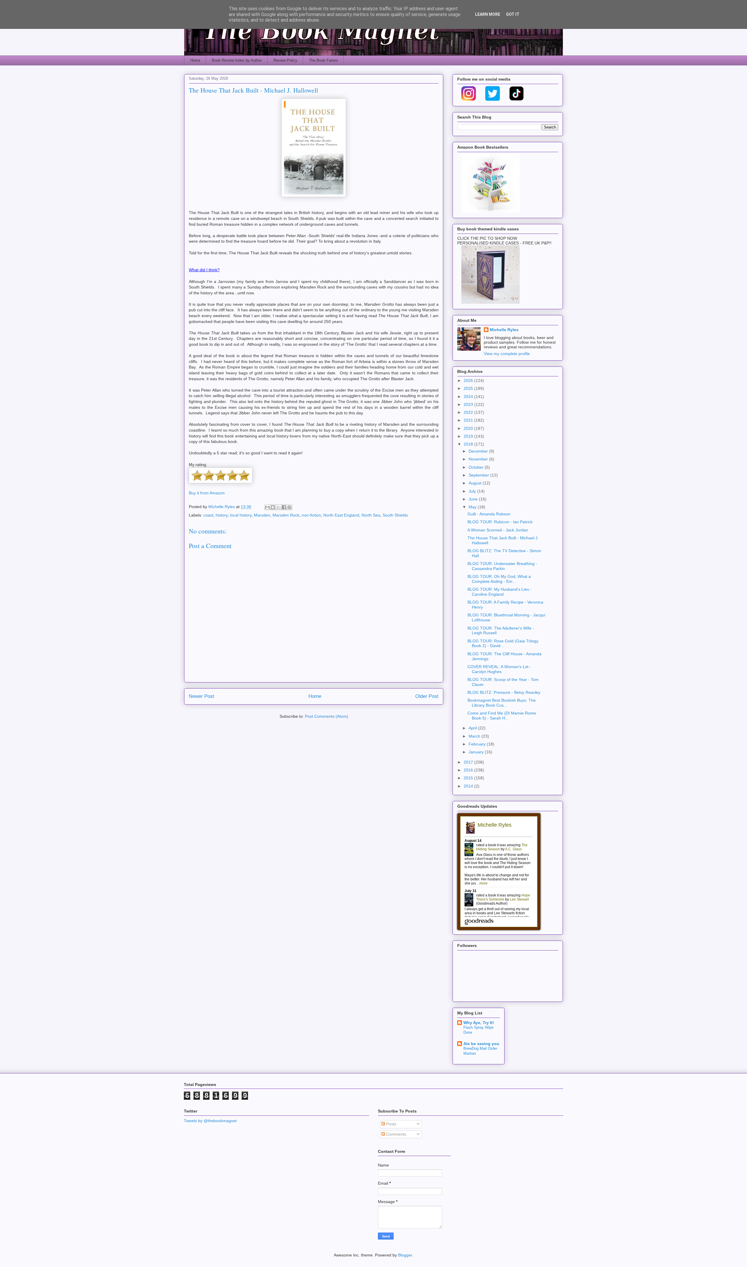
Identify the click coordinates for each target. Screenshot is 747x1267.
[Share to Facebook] (284, 507)
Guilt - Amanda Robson (488, 514)
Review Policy (285, 60)
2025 (469, 388)
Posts (390, 1124)
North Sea (371, 515)
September (479, 475)
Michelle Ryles (504, 329)
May (473, 507)
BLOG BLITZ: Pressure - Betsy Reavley (503, 692)
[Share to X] (278, 507)
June (474, 499)
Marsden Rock (286, 515)
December (479, 451)
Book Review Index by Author (237, 60)
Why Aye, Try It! (478, 1022)
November (479, 459)
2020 (469, 428)
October (477, 467)
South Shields (395, 515)
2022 (469, 412)
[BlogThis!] (273, 507)
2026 (469, 380)
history (222, 515)
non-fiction (311, 515)
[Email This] (267, 507)
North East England (341, 515)
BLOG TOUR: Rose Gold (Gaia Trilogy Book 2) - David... (502, 643)
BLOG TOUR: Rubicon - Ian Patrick (500, 521)
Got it (512, 14)
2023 (469, 404)
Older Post (427, 696)
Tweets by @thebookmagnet (210, 1120)
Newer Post (201, 696)
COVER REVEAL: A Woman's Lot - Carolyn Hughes (499, 669)
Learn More (487, 14)
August (476, 483)
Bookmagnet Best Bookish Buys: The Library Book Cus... (501, 703)
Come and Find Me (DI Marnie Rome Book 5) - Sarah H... (501, 715)
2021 (469, 420)
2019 (469, 436)
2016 (469, 770)
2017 (469, 762)
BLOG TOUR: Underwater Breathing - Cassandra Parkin (502, 566)
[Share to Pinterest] (289, 507)
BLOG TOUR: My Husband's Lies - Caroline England (499, 592)
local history (241, 515)
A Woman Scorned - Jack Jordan (497, 530)
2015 (469, 778)
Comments (395, 1134)
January (477, 752)
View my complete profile (507, 353)
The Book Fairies (323, 60)
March (475, 736)
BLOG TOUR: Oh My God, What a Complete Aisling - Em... (499, 579)
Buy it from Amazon (207, 493)
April (473, 728)
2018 (469, 444)
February (478, 744)
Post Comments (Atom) (326, 716)
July (473, 491)
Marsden (262, 515)
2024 (469, 396)
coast (208, 515)
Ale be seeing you (481, 1043)
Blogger (405, 1255)
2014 (469, 786)
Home (195, 60)
